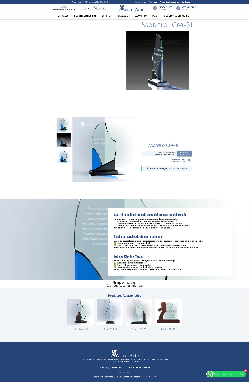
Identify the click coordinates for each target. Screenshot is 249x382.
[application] (157, 60)
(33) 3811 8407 (189, 7)
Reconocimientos (85, 16)
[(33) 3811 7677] (155, 8)
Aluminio (141, 16)
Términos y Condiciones (110, 367)
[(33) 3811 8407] (178, 8)
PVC (154, 16)
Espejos (107, 16)
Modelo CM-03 (81, 329)
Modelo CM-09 (139, 329)
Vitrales (63, 16)
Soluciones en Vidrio (176, 16)
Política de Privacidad (140, 367)
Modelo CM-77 (168, 329)
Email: (64, 7)
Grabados (123, 16)
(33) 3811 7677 (165, 7)
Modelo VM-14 (110, 329)
